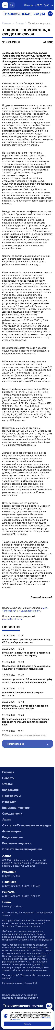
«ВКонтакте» (9, 610)
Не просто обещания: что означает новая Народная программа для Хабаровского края (25, 722)
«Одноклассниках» (29, 610)
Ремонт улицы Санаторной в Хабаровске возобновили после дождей (25, 707)
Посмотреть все (29, 744)
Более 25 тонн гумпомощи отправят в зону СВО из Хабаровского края (26, 641)
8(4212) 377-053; (11, 886)
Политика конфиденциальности (20, 997)
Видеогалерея (12, 837)
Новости (8, 778)
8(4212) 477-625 (11, 875)
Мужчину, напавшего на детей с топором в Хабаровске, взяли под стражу (26, 654)
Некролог (9, 801)
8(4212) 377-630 (31, 896)
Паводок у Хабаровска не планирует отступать (22, 694)
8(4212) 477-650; (11, 896)
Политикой (15, 1019)
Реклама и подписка (16, 843)
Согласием (45, 1017)
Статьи (20, 23)
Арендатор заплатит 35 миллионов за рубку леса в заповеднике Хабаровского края (27, 680)
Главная (6, 23)
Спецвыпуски (12, 813)
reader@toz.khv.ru (12, 619)
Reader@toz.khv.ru (12, 906)
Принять (27, 1024)
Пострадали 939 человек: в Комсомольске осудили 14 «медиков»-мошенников (26, 667)
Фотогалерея (11, 831)
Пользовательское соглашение (19, 994)
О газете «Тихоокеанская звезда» (26, 825)
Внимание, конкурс (16, 807)
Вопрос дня (10, 790)
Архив (6, 819)
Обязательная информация (22, 849)
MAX (44, 607)
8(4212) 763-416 (31, 886)
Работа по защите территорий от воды (24, 735)
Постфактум (11, 795)
